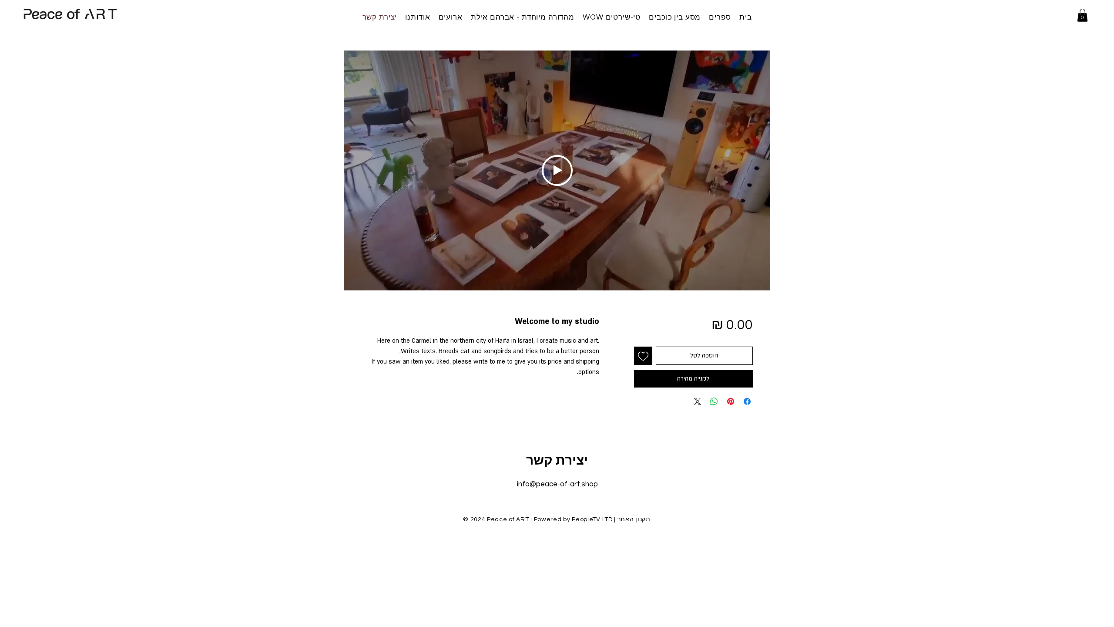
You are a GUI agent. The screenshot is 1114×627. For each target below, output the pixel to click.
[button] (1082, 15)
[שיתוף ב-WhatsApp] (714, 401)
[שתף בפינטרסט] (730, 401)
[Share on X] (697, 401)
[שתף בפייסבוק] (747, 401)
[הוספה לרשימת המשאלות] (643, 356)
